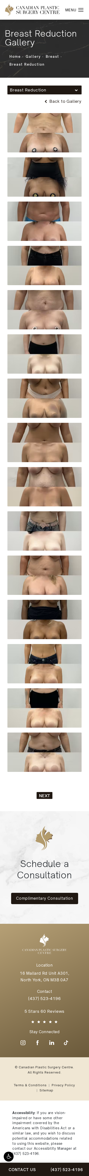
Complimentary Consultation (44, 898)
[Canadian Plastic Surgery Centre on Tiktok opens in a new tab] (66, 1043)
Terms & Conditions (30, 1085)
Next (44, 795)
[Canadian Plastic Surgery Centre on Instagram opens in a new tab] (23, 1043)
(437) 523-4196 (25, 1154)
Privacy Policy (63, 1085)
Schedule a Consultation (44, 869)
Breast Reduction (27, 64)
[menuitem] (23, 1043)
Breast (52, 57)
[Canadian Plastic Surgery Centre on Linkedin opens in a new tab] (52, 1043)
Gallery (33, 57)
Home (15, 57)
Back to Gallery (65, 101)
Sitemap (46, 1090)
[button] (9, 1156)
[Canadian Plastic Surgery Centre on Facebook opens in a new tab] (37, 1043)
